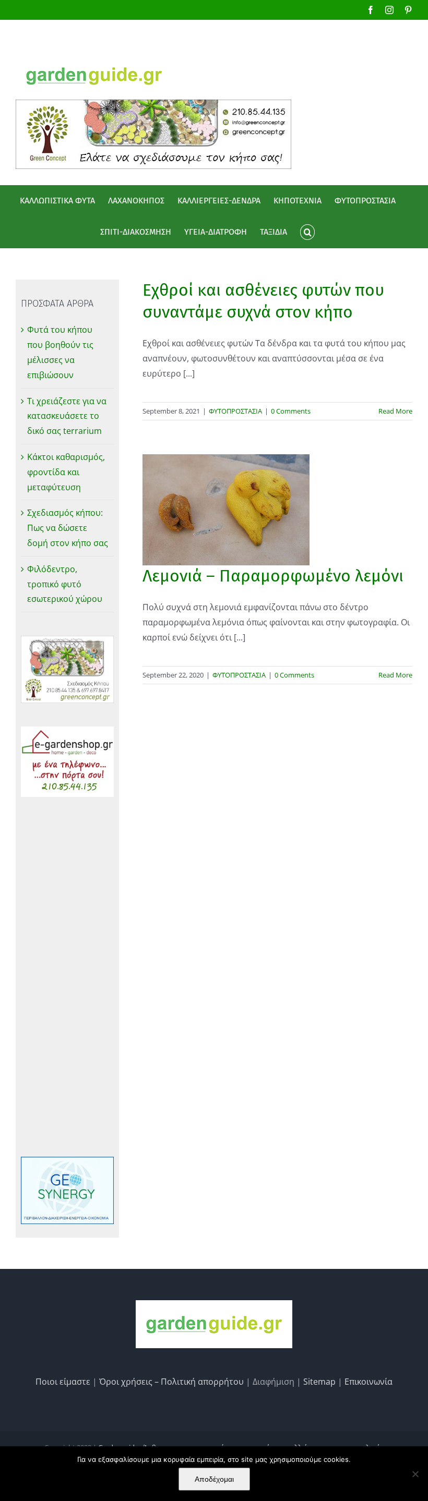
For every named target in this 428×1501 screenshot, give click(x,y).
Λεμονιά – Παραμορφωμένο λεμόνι (272, 576)
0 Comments (291, 411)
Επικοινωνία (368, 1381)
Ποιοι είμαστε (62, 1381)
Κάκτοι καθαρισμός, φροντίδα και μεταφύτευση (66, 472)
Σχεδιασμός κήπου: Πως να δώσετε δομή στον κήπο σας (67, 528)
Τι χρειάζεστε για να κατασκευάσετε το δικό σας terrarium (66, 416)
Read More (395, 411)
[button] (307, 232)
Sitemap (319, 1381)
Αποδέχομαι (214, 1479)
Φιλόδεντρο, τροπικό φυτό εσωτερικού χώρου (64, 584)
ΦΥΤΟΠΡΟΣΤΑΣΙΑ (235, 411)
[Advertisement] (67, 976)
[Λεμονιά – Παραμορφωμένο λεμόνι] (226, 509)
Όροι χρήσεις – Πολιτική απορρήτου (171, 1381)
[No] (415, 1474)
